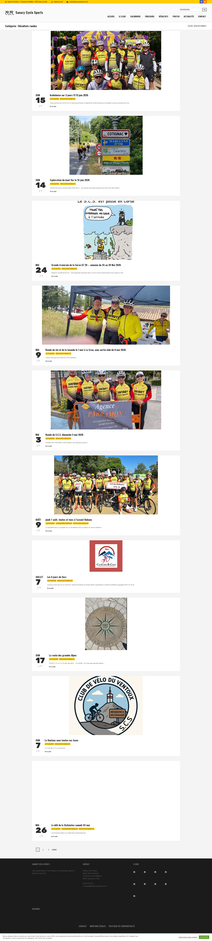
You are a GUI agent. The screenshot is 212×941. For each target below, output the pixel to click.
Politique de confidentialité (122, 926)
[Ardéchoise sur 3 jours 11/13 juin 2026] (106, 60)
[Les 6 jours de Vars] (106, 556)
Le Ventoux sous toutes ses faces (61, 740)
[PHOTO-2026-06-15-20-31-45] (169, 888)
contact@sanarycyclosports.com (78, 2)
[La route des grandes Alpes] (106, 624)
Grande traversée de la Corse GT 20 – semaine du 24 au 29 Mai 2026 (86, 265)
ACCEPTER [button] (204, 937)
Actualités (54, 99)
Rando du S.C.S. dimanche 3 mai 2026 (64, 434)
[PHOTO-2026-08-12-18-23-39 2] (138, 888)
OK (204, 9)
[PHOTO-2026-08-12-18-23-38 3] (159, 888)
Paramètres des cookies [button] (188, 937)
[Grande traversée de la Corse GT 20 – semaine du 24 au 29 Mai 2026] (106, 230)
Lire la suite (53, 106)
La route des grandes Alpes (63, 655)
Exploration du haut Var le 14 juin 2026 (70, 180)
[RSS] (205, 2)
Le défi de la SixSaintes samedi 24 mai (70, 825)
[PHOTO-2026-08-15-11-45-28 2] (169, 876)
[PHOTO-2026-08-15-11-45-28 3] (138, 876)
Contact (83, 926)
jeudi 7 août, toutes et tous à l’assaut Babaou (68, 519)
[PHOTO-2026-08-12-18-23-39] (148, 876)
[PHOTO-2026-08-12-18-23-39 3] (148, 888)
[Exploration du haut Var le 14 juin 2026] (106, 145)
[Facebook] (201, 2)
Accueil (190, 26)
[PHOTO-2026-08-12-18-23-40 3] (159, 876)
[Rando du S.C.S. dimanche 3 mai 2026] (106, 400)
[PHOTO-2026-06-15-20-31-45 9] (138, 900)
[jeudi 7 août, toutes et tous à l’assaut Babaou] (106, 485)
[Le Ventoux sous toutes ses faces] (106, 705)
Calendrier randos (64, 523)
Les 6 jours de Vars (56, 577)
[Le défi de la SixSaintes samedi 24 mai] (106, 790)
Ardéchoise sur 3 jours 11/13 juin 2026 (69, 95)
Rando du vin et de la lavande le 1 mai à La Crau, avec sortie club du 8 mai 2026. (85, 350)
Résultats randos (200, 26)
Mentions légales (98, 926)
